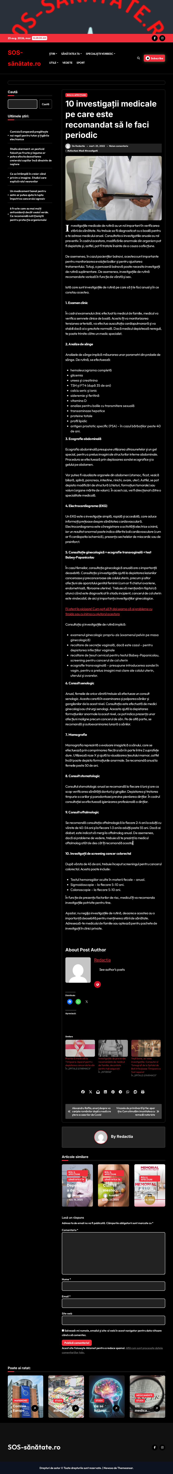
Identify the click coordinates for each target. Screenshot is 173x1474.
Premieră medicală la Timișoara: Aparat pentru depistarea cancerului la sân (80, 1062)
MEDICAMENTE (144, 1395)
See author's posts (112, 969)
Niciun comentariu (118, 146)
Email (66, 1296)
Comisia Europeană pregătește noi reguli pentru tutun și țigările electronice (29, 135)
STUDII (58, 1400)
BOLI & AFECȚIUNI (76, 95)
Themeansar (125, 1468)
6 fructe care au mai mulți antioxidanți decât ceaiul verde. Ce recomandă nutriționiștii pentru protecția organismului (29, 214)
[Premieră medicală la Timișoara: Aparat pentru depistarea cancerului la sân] (80, 1048)
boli (82, 150)
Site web (67, 1313)
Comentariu (70, 1230)
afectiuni (73, 150)
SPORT (81, 62)
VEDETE (67, 62)
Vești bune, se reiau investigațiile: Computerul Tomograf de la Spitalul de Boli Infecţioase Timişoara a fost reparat (145, 1065)
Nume (66, 1279)
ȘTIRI (52, 53)
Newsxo (108, 1468)
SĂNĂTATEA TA (70, 53)
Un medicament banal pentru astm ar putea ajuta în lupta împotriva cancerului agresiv (28, 194)
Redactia (102, 959)
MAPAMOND (20, 1400)
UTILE (52, 62)
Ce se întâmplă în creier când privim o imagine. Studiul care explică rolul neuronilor (28, 177)
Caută (13, 92)
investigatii (92, 150)
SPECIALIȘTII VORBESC (99, 53)
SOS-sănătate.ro (34, 1447)
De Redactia (78, 146)
